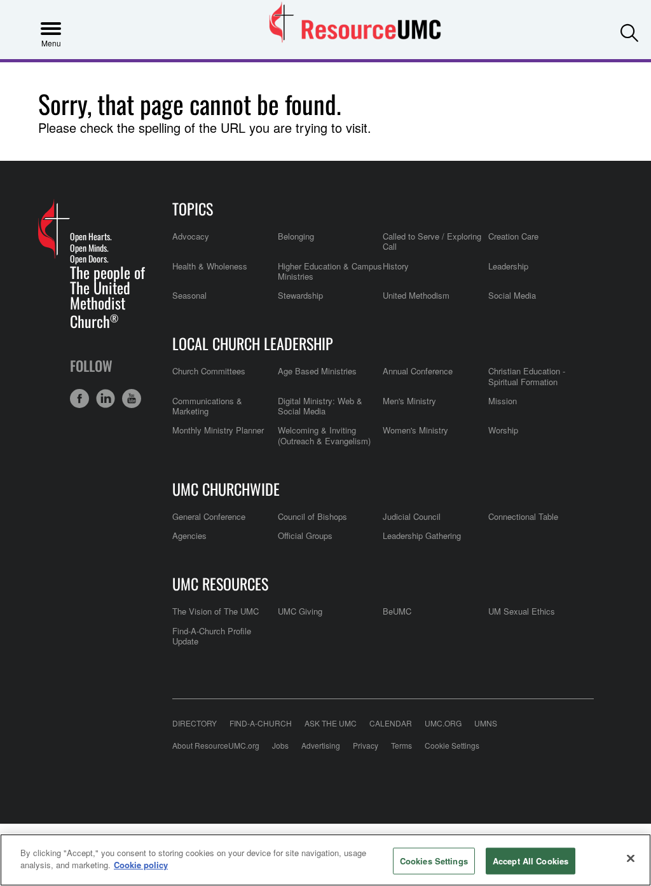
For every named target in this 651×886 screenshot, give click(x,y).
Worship (503, 430)
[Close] (631, 858)
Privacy (365, 745)
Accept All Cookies (530, 861)
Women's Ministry (415, 430)
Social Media (512, 295)
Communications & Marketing (207, 406)
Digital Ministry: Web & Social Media (320, 406)
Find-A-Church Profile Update (211, 636)
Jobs (280, 745)
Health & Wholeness (209, 266)
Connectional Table (523, 516)
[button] (629, 28)
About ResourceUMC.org (215, 745)
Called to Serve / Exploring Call (432, 241)
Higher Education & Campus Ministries (330, 271)
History (396, 266)
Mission (502, 401)
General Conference (208, 516)
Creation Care (513, 236)
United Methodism (416, 295)
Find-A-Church (261, 723)
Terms (401, 745)
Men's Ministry (409, 401)
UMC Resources (220, 583)
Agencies (189, 535)
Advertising (320, 745)
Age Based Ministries (317, 371)
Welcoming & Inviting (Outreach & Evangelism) (324, 435)
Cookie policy (141, 865)
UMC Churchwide (226, 488)
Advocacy (190, 236)
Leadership (508, 266)
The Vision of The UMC (215, 611)
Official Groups (305, 535)
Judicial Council (412, 516)
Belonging (296, 236)
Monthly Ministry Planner (218, 430)
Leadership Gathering (422, 535)
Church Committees (208, 371)
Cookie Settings (452, 745)
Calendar (390, 723)
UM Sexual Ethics (521, 611)
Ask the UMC (331, 723)
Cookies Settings (434, 861)
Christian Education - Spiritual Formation (526, 376)
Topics (192, 208)
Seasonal (189, 295)
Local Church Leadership (252, 343)
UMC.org (443, 723)
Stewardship (300, 295)
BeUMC (397, 611)
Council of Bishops (312, 516)
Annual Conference (418, 371)
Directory (194, 723)
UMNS (485, 723)
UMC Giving (300, 611)
